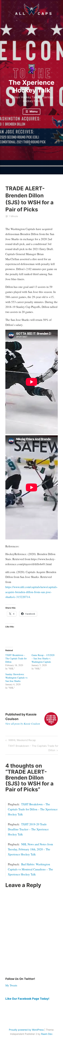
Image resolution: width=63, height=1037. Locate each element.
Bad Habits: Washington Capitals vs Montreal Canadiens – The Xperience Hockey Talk (30, 869)
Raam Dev (46, 1033)
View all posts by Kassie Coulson (22, 723)
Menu (33, 111)
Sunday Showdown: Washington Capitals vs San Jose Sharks (16, 678)
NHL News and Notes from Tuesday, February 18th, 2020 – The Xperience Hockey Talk (30, 849)
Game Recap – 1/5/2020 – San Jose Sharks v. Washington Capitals (43, 658)
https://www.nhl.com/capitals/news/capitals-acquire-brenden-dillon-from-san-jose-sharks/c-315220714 (31, 592)
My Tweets (11, 985)
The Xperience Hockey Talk (31, 86)
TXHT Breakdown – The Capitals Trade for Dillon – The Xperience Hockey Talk (33, 809)
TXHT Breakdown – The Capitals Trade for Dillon (16, 658)
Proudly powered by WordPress (26, 1029)
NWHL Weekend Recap (22, 740)
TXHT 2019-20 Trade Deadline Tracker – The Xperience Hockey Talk (28, 829)
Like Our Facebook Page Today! (27, 998)
